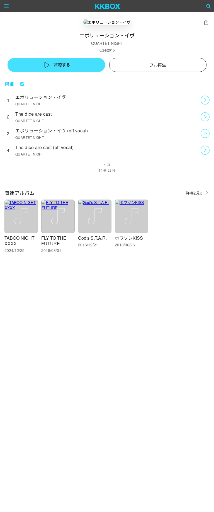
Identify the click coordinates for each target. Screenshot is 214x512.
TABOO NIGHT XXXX (19, 241)
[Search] (208, 6)
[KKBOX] (107, 6)
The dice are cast (33, 114)
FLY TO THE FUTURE (53, 241)
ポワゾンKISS (129, 238)
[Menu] (6, 6)
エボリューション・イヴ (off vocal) (51, 130)
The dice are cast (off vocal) (44, 147)
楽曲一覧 (14, 83)
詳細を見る (194, 192)
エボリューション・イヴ (40, 97)
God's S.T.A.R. (92, 238)
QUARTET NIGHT (107, 43)
